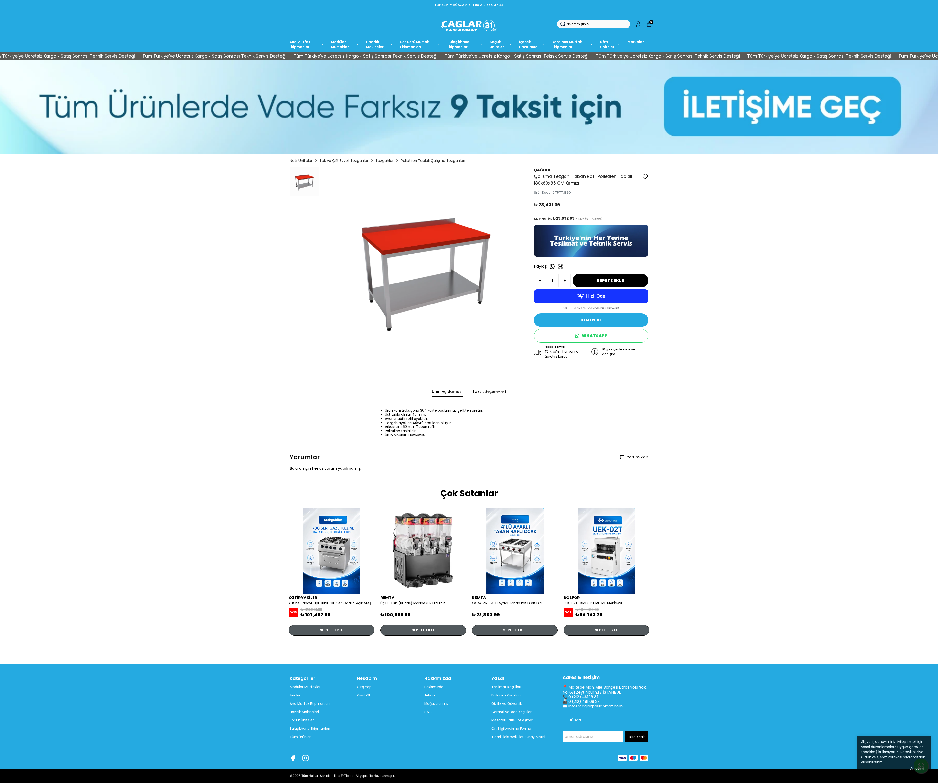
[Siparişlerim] (638, 24)
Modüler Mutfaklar (340, 44)
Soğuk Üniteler (497, 44)
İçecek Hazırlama (528, 44)
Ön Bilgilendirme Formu (511, 728)
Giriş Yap (364, 687)
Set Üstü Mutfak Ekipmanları (414, 44)
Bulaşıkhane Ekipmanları (458, 44)
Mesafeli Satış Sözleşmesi (512, 720)
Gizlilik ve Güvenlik (506, 703)
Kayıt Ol (363, 695)
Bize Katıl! (637, 736)
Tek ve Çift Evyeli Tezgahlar (344, 160)
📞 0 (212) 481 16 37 (581, 697)
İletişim (430, 695)
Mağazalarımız (436, 703)
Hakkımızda (433, 687)
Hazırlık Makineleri (375, 44)
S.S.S (428, 711)
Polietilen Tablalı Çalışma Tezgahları (433, 160)
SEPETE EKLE (610, 280)
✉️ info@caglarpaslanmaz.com (593, 706)
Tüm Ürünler (300, 736)
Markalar (636, 41)
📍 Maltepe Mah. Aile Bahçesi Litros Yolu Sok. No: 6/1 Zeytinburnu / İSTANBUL (605, 690)
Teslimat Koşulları (506, 687)
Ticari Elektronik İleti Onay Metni (518, 736)
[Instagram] (305, 758)
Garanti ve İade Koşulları (511, 711)
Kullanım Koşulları (506, 695)
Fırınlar (295, 695)
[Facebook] (293, 758)
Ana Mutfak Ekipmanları (299, 44)
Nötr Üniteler (607, 44)
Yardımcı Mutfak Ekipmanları (567, 44)
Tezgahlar (384, 160)
